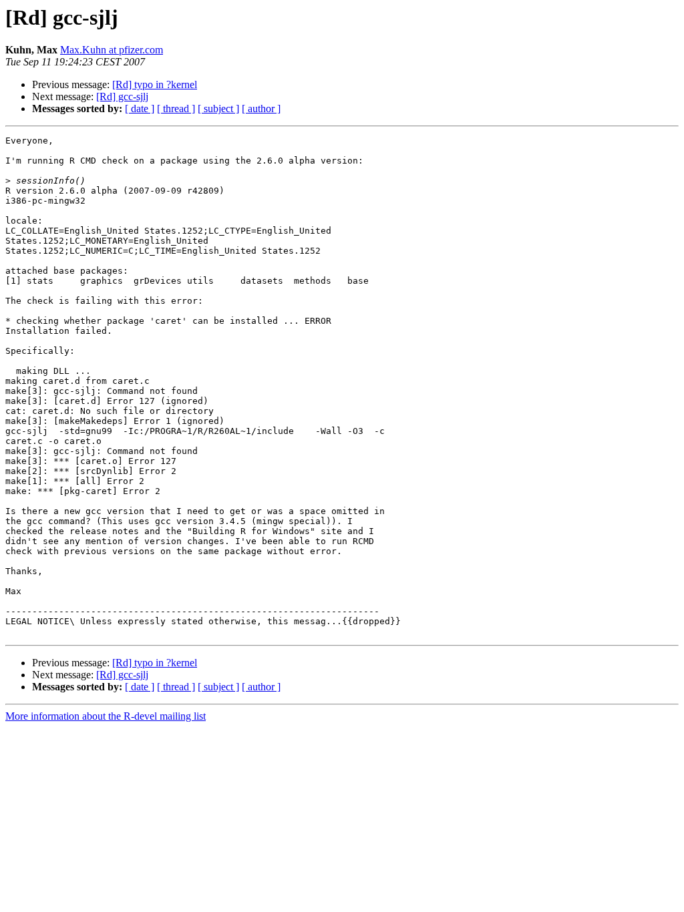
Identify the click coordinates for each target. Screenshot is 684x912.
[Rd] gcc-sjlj (122, 96)
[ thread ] (176, 108)
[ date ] (139, 108)
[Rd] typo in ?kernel (154, 84)
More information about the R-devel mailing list (105, 716)
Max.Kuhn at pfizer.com (111, 49)
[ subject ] (218, 108)
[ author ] (261, 108)
